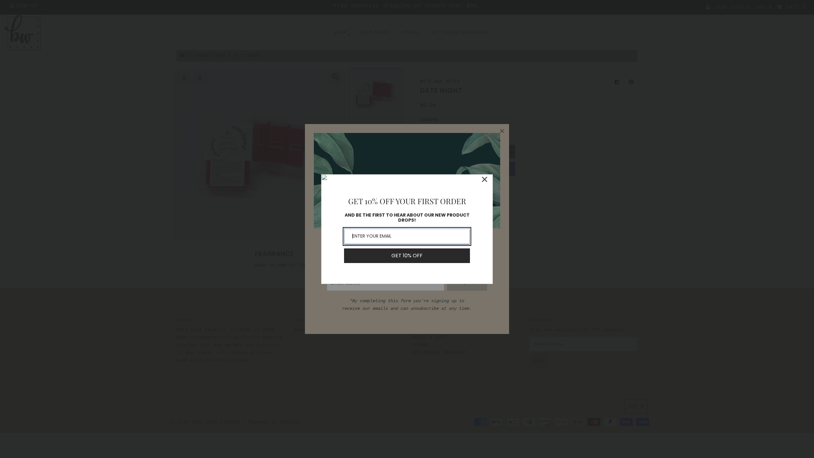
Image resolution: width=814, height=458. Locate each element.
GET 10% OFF (407, 255)
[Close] (484, 179)
